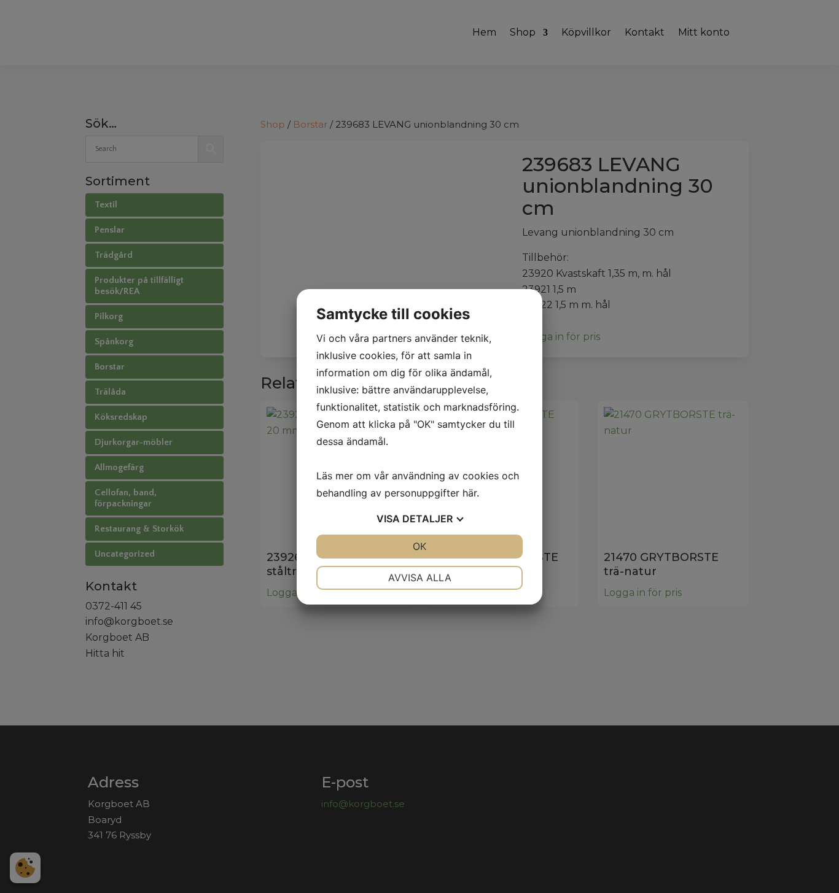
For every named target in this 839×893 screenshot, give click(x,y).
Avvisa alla (419, 577)
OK (419, 546)
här (469, 493)
